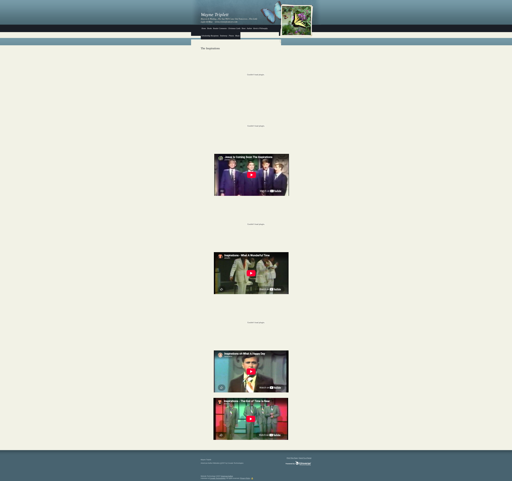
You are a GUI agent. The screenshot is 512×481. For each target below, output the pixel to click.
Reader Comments (220, 28)
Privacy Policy (245, 478)
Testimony (223, 36)
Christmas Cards (234, 28)
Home (203, 28)
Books (209, 28)
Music (237, 36)
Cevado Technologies (218, 478)
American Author (227, 476)
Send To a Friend (305, 458)
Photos (231, 36)
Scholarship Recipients (210, 36)
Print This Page (292, 458)
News (243, 28)
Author (249, 28)
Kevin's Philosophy (260, 28)
